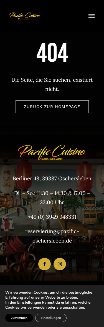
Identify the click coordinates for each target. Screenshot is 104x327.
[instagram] (60, 264)
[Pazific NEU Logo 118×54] (24, 11)
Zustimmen (19, 318)
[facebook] (44, 264)
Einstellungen (29, 302)
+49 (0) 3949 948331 (52, 216)
